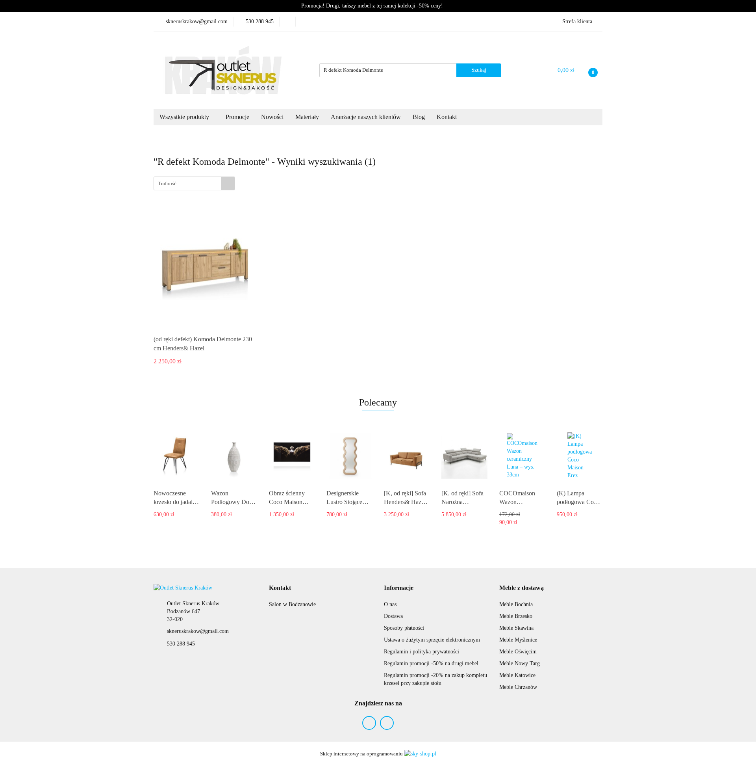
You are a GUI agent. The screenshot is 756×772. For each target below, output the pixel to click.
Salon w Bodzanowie (292, 604)
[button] (280, 588)
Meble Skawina (516, 628)
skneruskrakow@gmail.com (198, 631)
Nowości (272, 116)
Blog (419, 116)
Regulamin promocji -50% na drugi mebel (431, 663)
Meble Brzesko (515, 616)
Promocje (237, 116)
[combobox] (194, 183)
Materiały (307, 116)
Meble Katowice (517, 675)
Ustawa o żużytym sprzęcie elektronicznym (432, 640)
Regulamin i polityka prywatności (421, 652)
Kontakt (447, 116)
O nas (390, 604)
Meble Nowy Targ (519, 663)
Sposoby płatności (404, 628)
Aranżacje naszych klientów (366, 116)
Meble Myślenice (518, 640)
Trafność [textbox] (167, 183)
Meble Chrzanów (518, 687)
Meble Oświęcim (518, 652)
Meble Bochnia (516, 604)
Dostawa (393, 616)
